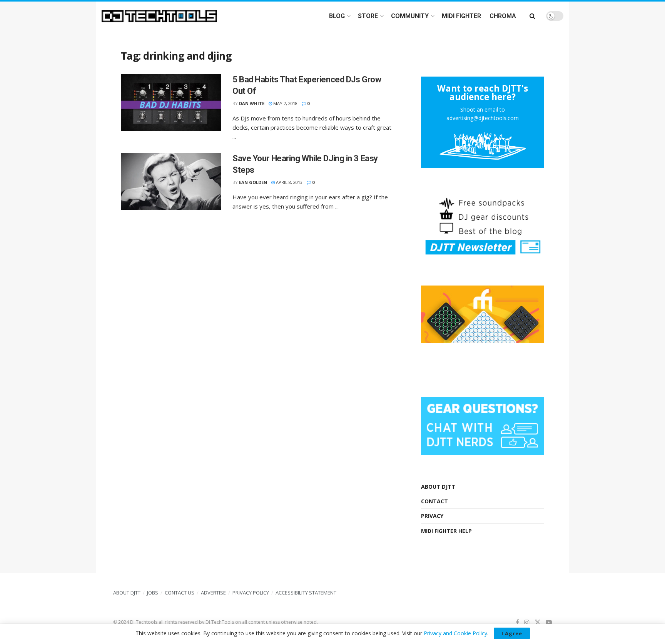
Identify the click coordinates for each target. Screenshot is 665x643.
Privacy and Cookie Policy (455, 633)
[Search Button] (532, 16)
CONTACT (434, 501)
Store (368, 16)
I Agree (511, 633)
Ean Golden (253, 182)
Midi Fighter (461, 16)
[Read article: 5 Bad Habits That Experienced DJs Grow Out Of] (171, 102)
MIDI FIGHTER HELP (446, 530)
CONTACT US (179, 592)
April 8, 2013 (288, 182)
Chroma (503, 16)
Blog (337, 16)
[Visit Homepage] (159, 16)
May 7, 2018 (284, 103)
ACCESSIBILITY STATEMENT (306, 592)
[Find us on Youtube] (549, 622)
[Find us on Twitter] (538, 622)
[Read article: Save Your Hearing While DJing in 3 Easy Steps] (171, 181)
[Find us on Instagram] (527, 622)
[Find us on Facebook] (517, 622)
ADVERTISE (213, 592)
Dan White (251, 103)
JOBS (152, 592)
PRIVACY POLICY (250, 592)
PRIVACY (432, 515)
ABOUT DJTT (438, 486)
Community (410, 16)
